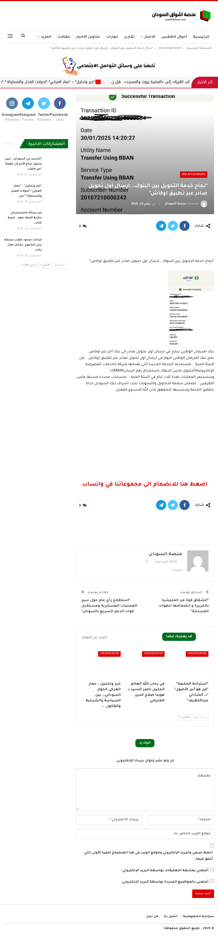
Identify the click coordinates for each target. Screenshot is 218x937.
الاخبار (149, 37)
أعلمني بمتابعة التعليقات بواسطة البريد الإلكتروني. (164, 871)
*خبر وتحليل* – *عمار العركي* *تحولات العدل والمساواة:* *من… (26, 191)
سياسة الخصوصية (198, 916)
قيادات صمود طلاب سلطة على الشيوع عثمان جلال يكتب (23, 245)
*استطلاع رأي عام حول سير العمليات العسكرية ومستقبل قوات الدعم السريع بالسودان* (109, 606)
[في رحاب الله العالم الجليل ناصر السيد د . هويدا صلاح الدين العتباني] (145, 665)
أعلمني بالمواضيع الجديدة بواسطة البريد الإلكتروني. (164, 882)
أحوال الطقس (174, 37)
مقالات (63, 37)
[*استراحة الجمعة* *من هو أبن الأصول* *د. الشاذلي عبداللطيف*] (188, 665)
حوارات (112, 37)
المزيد (46, 37)
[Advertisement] (72, 14)
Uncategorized (194, 174)
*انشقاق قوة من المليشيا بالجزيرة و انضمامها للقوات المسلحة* (184, 606)
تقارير (129, 37)
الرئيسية (201, 37)
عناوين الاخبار (88, 37)
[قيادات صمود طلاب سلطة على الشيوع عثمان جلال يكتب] (56, 246)
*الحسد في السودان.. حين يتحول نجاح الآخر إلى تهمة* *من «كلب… (23, 164)
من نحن (152, 916)
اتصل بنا (171, 916)
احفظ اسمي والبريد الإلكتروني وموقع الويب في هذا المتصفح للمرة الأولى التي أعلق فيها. (148, 856)
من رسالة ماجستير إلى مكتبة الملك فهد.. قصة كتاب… (25, 217)
